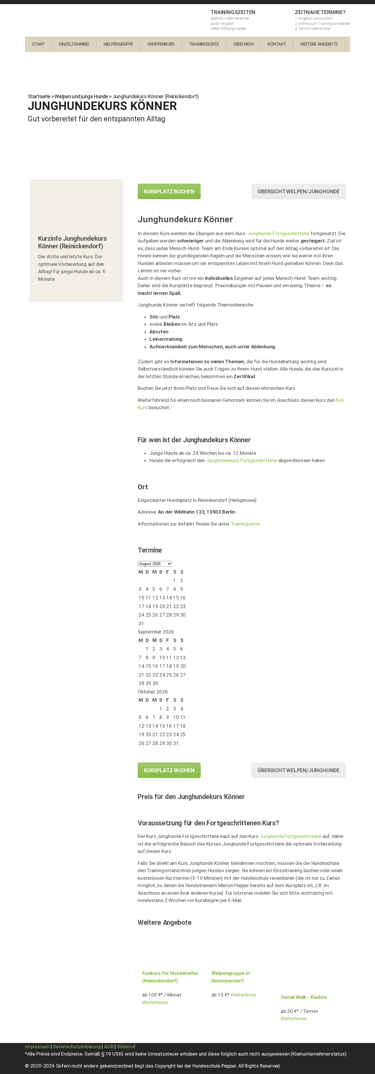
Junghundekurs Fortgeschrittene (241, 460)
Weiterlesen (155, 1002)
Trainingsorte (204, 44)
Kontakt (277, 44)
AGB (108, 1046)
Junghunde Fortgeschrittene (278, 233)
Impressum (37, 1046)
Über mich (243, 44)
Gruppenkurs (160, 44)
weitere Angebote (319, 44)
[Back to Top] (362, 1064)
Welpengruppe (118, 44)
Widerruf (126, 1046)
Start (38, 44)
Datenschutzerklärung (77, 1046)
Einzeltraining (74, 44)
